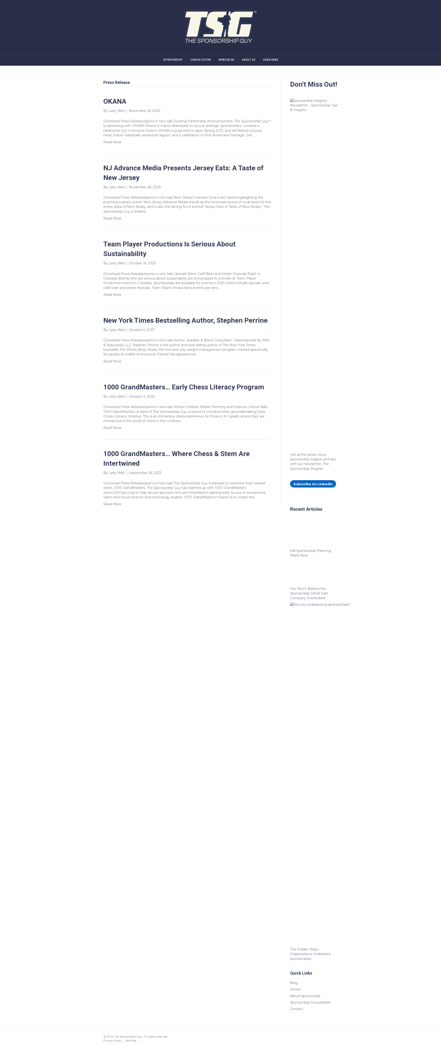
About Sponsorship (305, 996)
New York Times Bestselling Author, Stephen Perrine (185, 320)
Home (295, 989)
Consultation (200, 59)
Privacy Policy (112, 1040)
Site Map (130, 1040)
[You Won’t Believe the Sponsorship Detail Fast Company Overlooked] (314, 572)
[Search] (416, 59)
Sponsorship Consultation (310, 1002)
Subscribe (270, 59)
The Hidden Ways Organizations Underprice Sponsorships (310, 954)
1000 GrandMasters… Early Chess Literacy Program (183, 387)
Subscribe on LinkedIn (313, 484)
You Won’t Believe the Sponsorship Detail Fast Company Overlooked (309, 593)
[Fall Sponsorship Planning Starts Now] (314, 535)
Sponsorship (173, 59)
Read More (112, 142)
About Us (248, 59)
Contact (296, 1009)
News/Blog (226, 59)
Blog (294, 983)
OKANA (114, 101)
